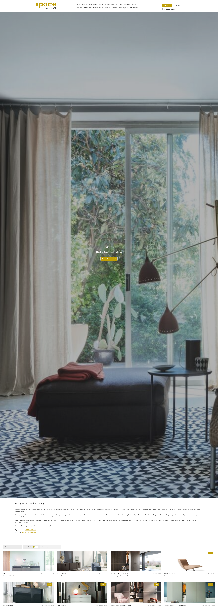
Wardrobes (88, 8)
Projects (133, 4)
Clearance (127, 4)
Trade (120, 4)
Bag (178, 5)
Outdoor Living (117, 8)
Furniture (80, 8)
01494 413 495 (169, 9)
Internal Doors (98, 8)
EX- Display (133, 8)
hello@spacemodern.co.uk (31, 532)
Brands (101, 4)
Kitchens (107, 8)
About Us (84, 4)
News (78, 4)
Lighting (125, 8)
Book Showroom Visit (111, 4)
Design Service (93, 4)
